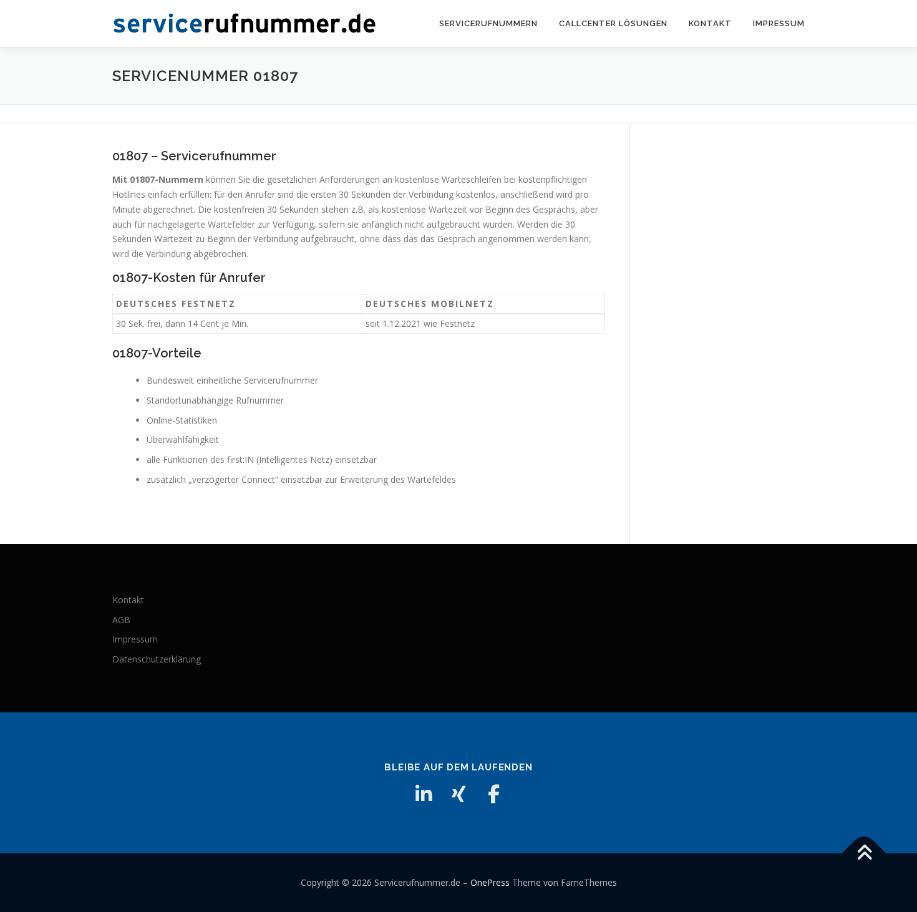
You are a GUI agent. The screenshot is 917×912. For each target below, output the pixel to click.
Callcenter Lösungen (613, 23)
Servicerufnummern (488, 23)
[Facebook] (493, 794)
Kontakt (710, 23)
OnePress (490, 882)
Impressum (779, 23)
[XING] (458, 794)
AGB (121, 620)
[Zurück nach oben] (864, 854)
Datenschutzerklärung (156, 659)
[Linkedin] (423, 794)
